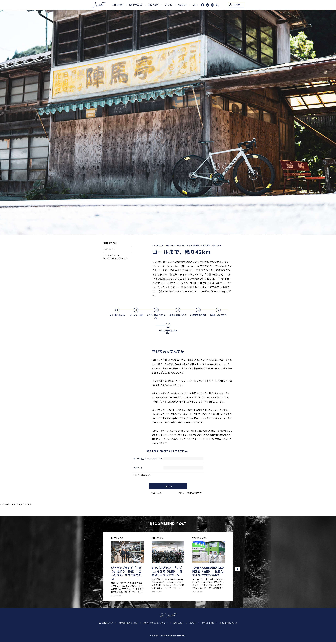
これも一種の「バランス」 (156, 316)
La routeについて (106, 623)
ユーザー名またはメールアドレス (147, 458)
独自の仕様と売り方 (218, 315)
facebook (202, 5)
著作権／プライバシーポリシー (155, 623)
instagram (212, 5)
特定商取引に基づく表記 (128, 623)
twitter (207, 5)
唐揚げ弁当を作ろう (178, 315)
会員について (156, 493)
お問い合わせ (178, 623)
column (182, 5)
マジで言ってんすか (117, 315)
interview (153, 5)
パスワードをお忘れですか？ (191, 492)
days (195, 5)
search (217, 5)
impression (117, 5)
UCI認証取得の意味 (198, 315)
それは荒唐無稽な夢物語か (168, 331)
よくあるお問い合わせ (228, 623)
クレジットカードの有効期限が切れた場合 (16, 504)
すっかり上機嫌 (136, 315)
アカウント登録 (208, 623)
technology (135, 5)
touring (168, 5)
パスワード (138, 467)
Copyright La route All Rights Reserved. (168, 635)
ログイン (192, 623)
